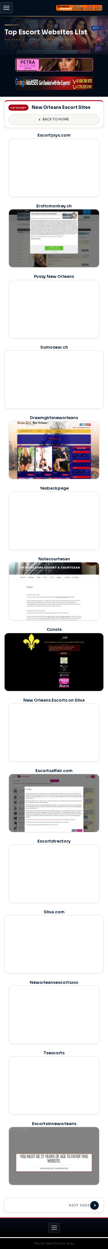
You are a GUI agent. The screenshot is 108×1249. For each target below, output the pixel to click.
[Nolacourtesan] (54, 597)
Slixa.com (54, 912)
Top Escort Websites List (46, 32)
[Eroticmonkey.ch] (54, 244)
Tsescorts (54, 1052)
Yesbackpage (54, 488)
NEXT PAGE (79, 1205)
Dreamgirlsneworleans (54, 417)
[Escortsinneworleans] (54, 1162)
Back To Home (56, 119)
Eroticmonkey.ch (54, 206)
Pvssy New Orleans (54, 276)
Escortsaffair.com (54, 770)
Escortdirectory (54, 841)
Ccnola (54, 629)
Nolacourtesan (54, 559)
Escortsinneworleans (54, 1123)
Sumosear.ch (54, 347)
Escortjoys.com (54, 135)
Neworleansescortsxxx (54, 982)
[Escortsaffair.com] (54, 809)
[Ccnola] (54, 672)
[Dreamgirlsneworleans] (54, 456)
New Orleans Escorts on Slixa (54, 700)
